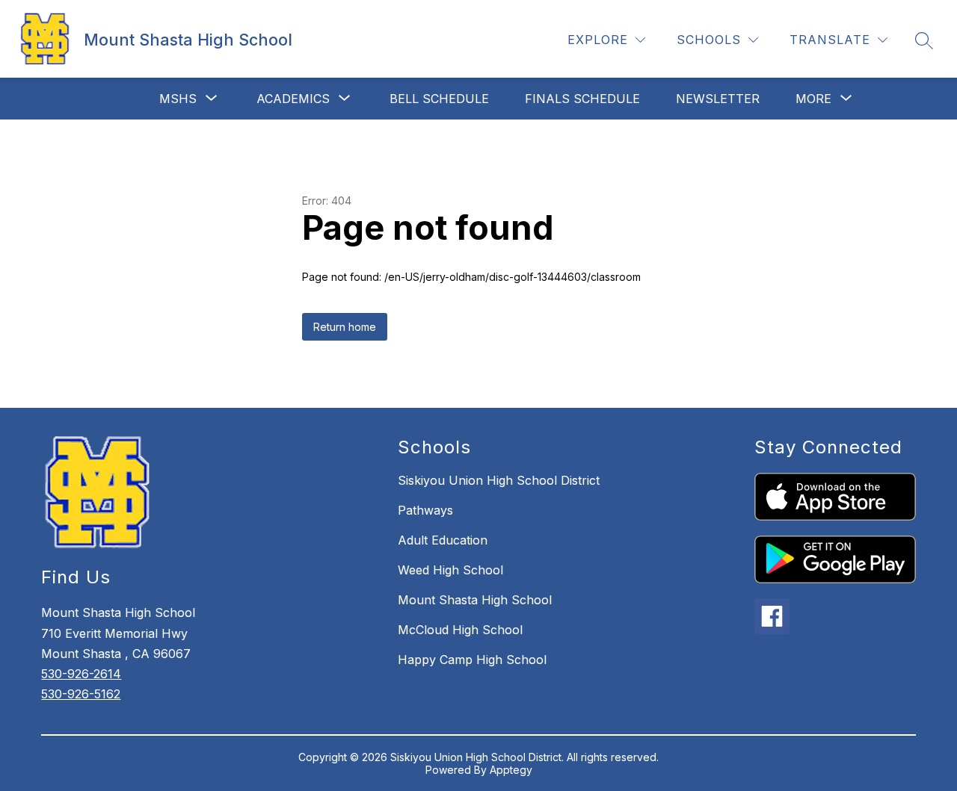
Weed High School (450, 569)
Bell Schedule (439, 98)
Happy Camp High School (472, 659)
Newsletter (718, 98)
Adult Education (442, 540)
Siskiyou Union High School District (499, 480)
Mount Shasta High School (475, 599)
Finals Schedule (582, 98)
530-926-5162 (80, 693)
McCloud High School (460, 629)
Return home (344, 326)
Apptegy (511, 769)
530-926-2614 (81, 673)
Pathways (425, 510)
